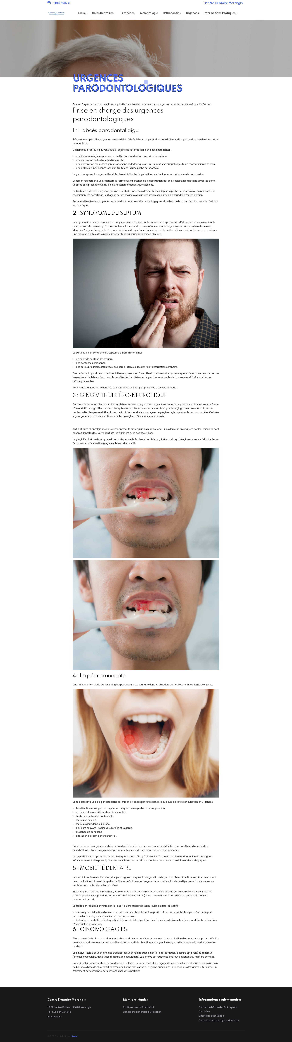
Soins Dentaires (103, 13)
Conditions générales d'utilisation (142, 1011)
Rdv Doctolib (54, 1016)
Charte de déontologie (211, 1015)
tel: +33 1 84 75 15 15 (59, 1011)
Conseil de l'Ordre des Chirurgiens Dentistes (218, 1009)
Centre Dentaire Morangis (223, 3)
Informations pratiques (220, 13)
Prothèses (127, 13)
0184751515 (61, 3)
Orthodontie (171, 13)
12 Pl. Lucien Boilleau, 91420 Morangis (69, 1007)
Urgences (192, 13)
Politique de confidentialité (138, 1007)
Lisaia (74, 1036)
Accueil (82, 13)
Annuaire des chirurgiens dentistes (219, 1020)
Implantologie (148, 13)
